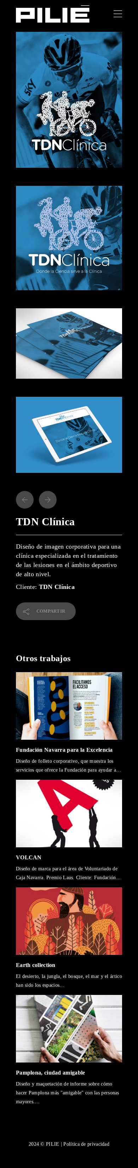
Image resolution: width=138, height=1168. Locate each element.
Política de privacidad (86, 1144)
